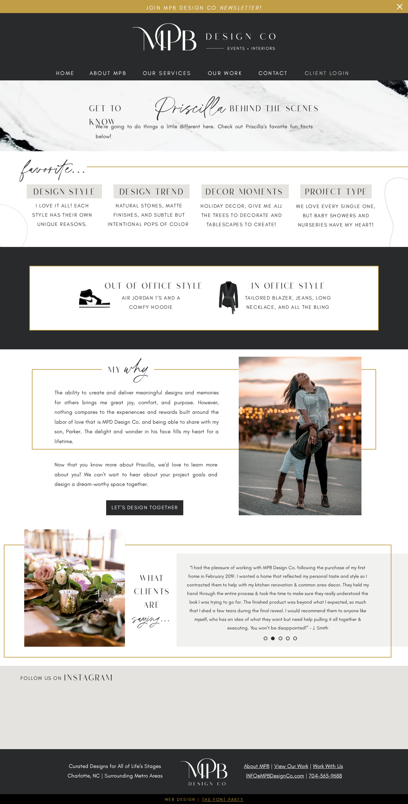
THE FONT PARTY (223, 799)
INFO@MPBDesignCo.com (275, 775)
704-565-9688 (325, 775)
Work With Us (328, 766)
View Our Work (291, 766)
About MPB (256, 766)
